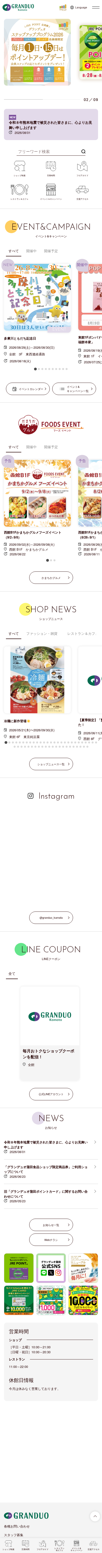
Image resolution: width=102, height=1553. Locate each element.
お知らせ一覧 (51, 1225)
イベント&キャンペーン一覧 (78, 389)
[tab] (35, 369)
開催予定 (51, 250)
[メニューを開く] (96, 7)
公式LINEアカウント (51, 1094)
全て (11, 973)
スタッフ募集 (13, 1534)
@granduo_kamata (51, 917)
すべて (13, 250)
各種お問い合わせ (17, 1526)
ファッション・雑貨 (41, 633)
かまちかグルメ (51, 578)
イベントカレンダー (31, 389)
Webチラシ (51, 1240)
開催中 (31, 250)
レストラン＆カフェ (83, 633)
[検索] (83, 150)
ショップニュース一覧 (51, 764)
